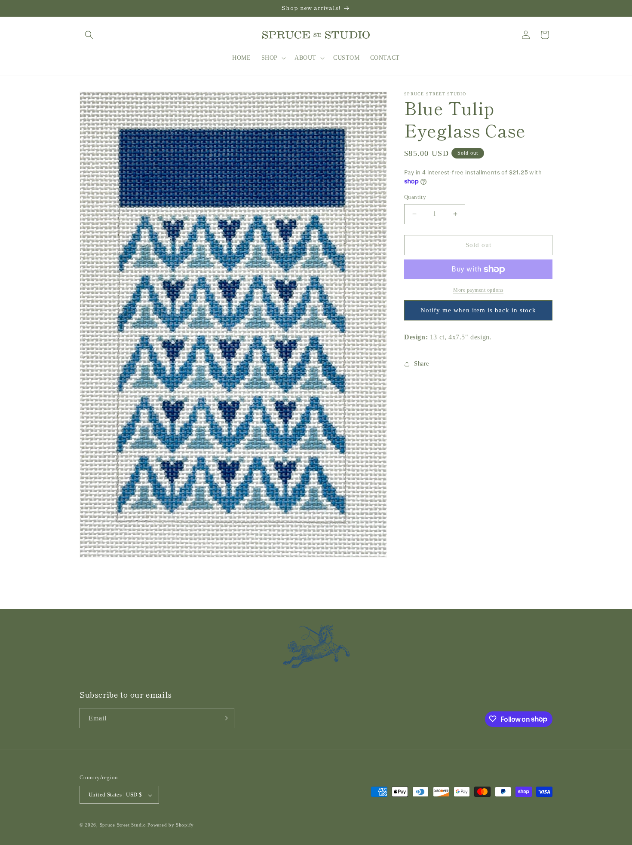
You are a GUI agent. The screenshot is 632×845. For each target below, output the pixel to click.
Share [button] (421, 363)
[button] (89, 34)
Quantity (415, 197)
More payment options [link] (478, 290)
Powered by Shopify (170, 825)
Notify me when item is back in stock (478, 310)
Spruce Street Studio (123, 825)
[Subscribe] (224, 718)
